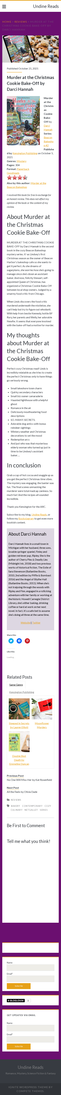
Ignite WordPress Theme (28, 1087)
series (44, 810)
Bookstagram (26, 518)
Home (6, 21)
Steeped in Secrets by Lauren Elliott (19, 725)
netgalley (31, 810)
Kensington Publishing (25, 153)
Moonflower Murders (42, 725)
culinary (16, 810)
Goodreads (13, 172)
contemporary (32, 806)
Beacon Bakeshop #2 (49, 141)
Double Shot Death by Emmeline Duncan (19, 759)
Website (25, 622)
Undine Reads (46, 6)
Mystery (21, 161)
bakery (15, 806)
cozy (48, 806)
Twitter (36, 622)
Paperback (23, 168)
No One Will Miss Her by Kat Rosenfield (29, 779)
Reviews (20, 21)
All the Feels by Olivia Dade (22, 791)
